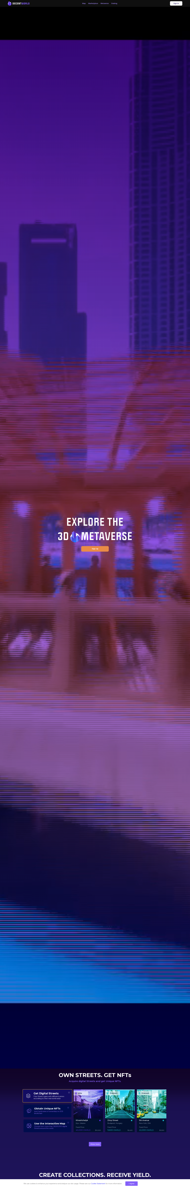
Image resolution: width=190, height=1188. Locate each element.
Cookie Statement (98, 1184)
